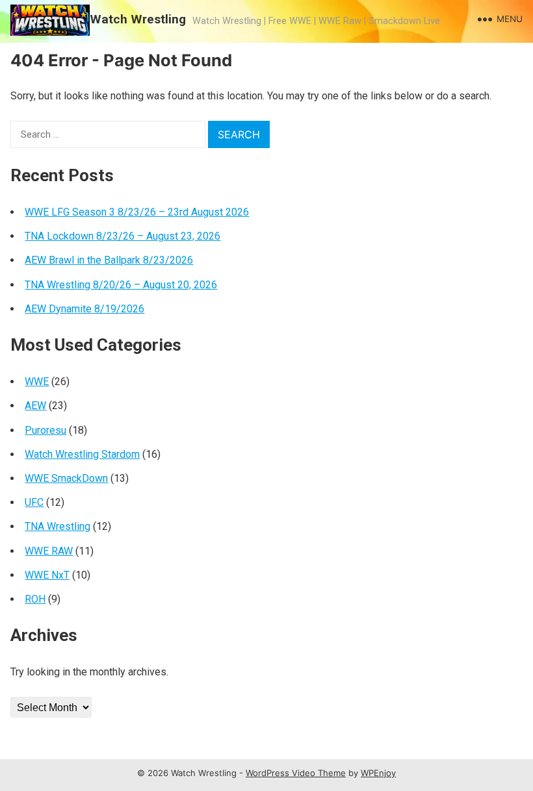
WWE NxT (47, 575)
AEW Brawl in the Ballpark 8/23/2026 (109, 260)
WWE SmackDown (66, 478)
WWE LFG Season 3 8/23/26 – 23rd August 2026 (137, 212)
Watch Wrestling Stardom (82, 454)
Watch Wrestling (138, 19)
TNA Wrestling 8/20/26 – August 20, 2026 (121, 285)
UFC (34, 502)
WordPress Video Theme (296, 773)
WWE (37, 381)
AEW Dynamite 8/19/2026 (84, 309)
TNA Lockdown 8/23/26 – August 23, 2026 (122, 236)
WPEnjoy (378, 773)
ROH (35, 599)
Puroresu (45, 430)
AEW (35, 405)
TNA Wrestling (57, 526)
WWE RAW (49, 551)
